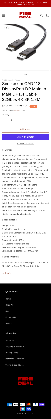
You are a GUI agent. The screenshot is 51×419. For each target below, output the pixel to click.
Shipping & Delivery (14, 346)
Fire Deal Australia (28, 414)
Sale (7, 311)
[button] (3, 15)
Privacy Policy (11, 353)
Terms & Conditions (14, 365)
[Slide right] (32, 74)
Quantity (5, 115)
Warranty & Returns (14, 359)
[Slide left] (19, 74)
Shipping (17, 110)
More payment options (25, 143)
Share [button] (8, 273)
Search (8, 323)
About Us (9, 340)
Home (8, 299)
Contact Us (10, 317)
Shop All (9, 305)
